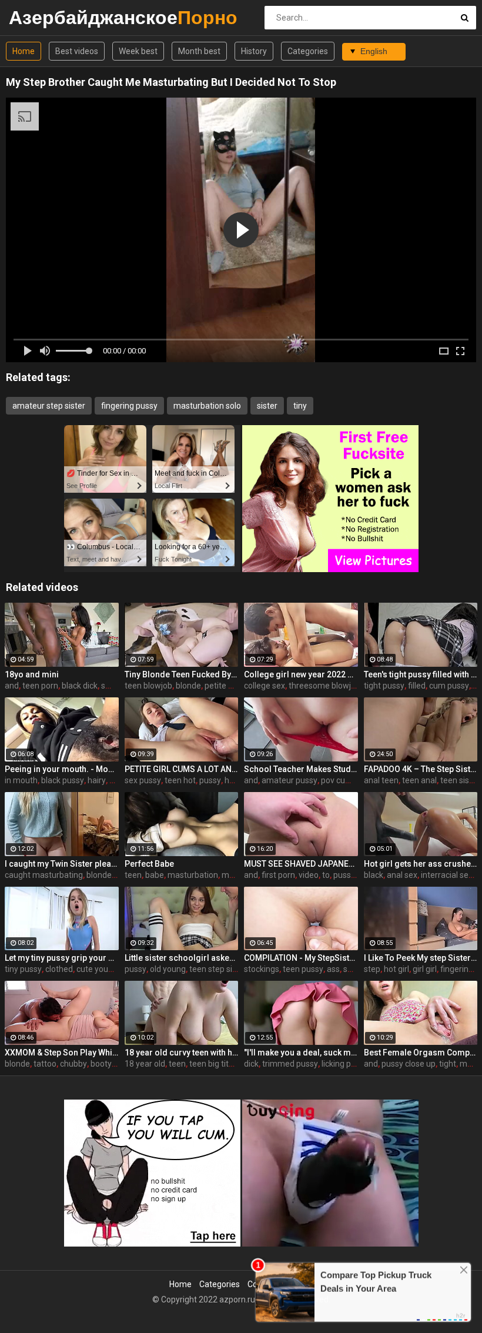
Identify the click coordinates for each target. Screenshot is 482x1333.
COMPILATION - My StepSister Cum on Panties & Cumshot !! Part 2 (301, 958)
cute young (97, 969)
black (373, 875)
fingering (456, 969)
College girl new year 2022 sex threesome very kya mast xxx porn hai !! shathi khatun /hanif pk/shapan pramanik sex (301, 674)
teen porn (40, 685)
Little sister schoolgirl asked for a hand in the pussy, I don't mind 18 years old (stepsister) (182, 958)
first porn (278, 875)
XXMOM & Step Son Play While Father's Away (62, 1052)
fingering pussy (129, 405)
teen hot (180, 780)
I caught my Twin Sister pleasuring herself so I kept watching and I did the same (62, 863)
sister (267, 405)
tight (447, 1063)
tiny (300, 405)
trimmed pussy (290, 1063)
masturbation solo (207, 405)
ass (333, 969)
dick (251, 1063)
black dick (80, 685)
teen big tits (211, 1063)
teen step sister (218, 969)
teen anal (419, 780)
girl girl (425, 969)
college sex (264, 685)
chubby (73, 1063)
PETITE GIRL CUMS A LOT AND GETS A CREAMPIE (182, 769)
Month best (199, 51)
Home (23, 51)
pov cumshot (345, 780)
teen (133, 875)
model (233, 875)
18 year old (145, 1063)
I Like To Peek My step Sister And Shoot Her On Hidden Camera (421, 958)
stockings (261, 969)
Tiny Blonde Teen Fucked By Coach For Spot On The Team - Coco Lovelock (182, 674)
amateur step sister (48, 405)
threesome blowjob (324, 685)
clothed (59, 969)
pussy (210, 780)
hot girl (396, 969)
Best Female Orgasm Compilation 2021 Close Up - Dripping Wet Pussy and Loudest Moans (421, 1052)
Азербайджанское (40, 17)
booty (101, 1063)
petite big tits (229, 685)
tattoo (45, 1063)
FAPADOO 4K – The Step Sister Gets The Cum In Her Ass (421, 769)
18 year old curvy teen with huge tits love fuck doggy (182, 1052)
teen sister (460, 780)
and (12, 685)
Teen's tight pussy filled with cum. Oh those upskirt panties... (421, 674)
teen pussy (303, 969)
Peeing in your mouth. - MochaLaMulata (62, 769)
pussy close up (408, 1063)
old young (168, 969)
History (254, 51)
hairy (97, 780)
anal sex (402, 875)
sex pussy (143, 780)
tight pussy (384, 685)
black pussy (62, 780)
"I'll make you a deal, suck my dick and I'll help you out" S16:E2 (301, 1052)
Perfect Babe (149, 863)
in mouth (21, 780)
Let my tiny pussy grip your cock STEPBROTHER (62, 958)
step (372, 969)
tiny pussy (23, 969)
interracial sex (447, 875)
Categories (307, 51)
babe (154, 875)
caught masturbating (44, 875)
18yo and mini (32, 674)
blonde (188, 685)
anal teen (381, 780)
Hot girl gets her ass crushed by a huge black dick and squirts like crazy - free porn (421, 863)
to (326, 875)
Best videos (76, 51)
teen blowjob (148, 685)
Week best (138, 51)
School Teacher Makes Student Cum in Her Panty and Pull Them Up (301, 769)
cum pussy (449, 685)
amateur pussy (289, 780)
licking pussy (345, 1063)
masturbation (193, 875)
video (309, 875)
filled (417, 685)
